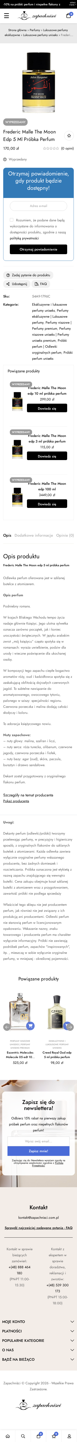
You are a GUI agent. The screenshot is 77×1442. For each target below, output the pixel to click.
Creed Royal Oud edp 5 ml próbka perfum (57, 1054)
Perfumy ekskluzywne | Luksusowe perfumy (50, 316)
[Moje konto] (69, 1436)
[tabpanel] (38, 669)
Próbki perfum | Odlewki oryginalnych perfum (49, 346)
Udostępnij (19, 283)
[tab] (7, 535)
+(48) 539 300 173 (57, 1288)
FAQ (43, 283)
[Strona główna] (7, 1436)
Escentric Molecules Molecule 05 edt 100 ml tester (20, 1057)
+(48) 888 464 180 (19, 1270)
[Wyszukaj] (23, 1436)
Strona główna (17, 30)
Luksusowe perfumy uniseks (40, 35)
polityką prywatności (24, 238)
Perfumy (35, 30)
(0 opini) (67, 148)
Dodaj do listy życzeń (69, 135)
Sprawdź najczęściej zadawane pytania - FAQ (39, 1227)
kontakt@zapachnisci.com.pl (38, 1217)
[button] (30, 1026)
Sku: (6, 296)
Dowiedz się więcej (47, 409)
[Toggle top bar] (72, 4)
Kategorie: (11, 304)
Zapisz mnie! (38, 1151)
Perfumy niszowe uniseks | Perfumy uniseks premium (51, 334)
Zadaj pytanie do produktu (31, 275)
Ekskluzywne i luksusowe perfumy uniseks (57, 1044)
